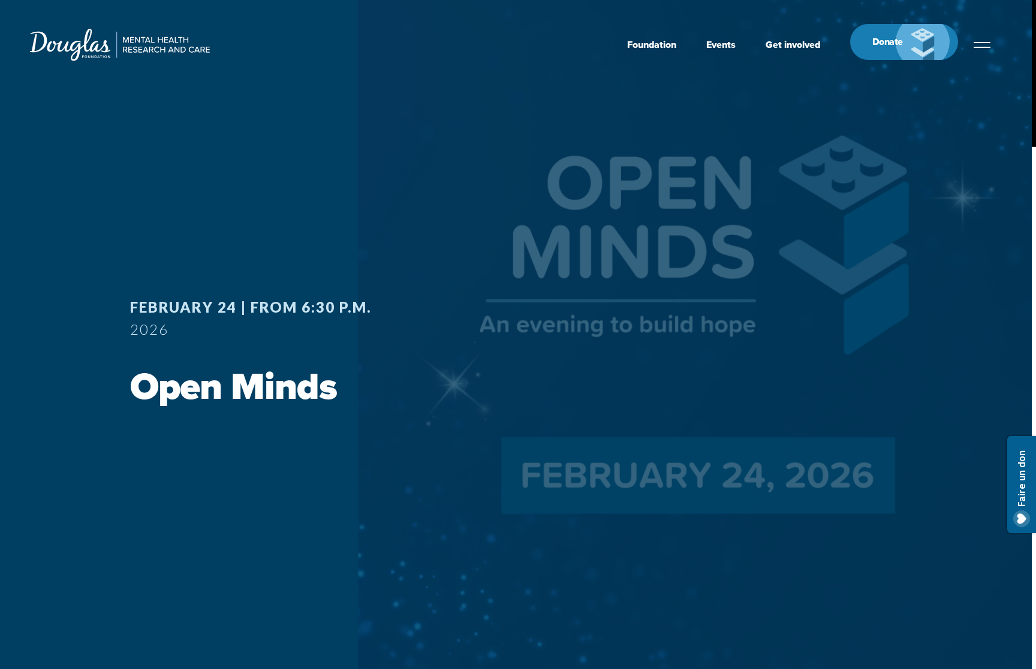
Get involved (793, 45)
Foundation (651, 45)
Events (721, 45)
